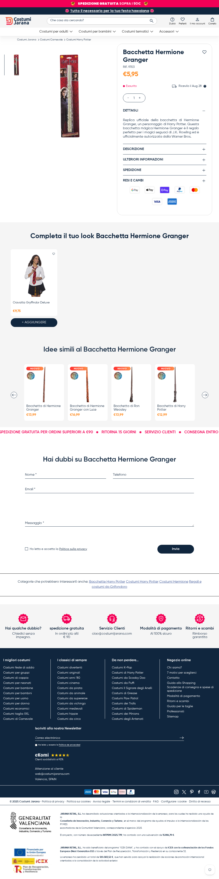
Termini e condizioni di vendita (131, 801)
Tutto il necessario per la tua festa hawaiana (109, 10)
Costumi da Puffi (123, 683)
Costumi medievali (70, 708)
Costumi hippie (67, 713)
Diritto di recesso (200, 801)
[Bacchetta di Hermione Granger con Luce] (87, 384)
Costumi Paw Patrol (125, 698)
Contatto (173, 677)
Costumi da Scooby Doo (128, 677)
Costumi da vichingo (71, 703)
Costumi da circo (69, 718)
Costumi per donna (16, 703)
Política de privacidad (69, 745)
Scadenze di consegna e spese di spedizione (190, 689)
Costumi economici (16, 708)
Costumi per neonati (17, 683)
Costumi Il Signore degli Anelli (132, 688)
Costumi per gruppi (16, 672)
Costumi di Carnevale (18, 718)
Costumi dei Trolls (124, 703)
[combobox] (102, 21)
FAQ (156, 801)
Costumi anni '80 (68, 677)
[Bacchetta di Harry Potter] (175, 384)
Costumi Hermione (173, 582)
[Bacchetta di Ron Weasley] (131, 384)
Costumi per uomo (15, 698)
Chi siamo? (174, 667)
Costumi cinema (68, 683)
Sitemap (173, 716)
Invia (175, 549)
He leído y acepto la (59, 745)
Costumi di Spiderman (127, 708)
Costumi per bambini (17, 693)
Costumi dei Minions (125, 713)
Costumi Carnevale (51, 40)
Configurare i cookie (174, 801)
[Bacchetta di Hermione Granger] (44, 384)
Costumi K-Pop (122, 667)
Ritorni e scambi (178, 701)
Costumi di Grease (124, 693)
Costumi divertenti (69, 667)
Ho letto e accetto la (58, 549)
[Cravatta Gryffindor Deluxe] (34, 275)
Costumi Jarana (26, 40)
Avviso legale (101, 801)
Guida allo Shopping (181, 683)
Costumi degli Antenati (127, 718)
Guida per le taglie (180, 706)
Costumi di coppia (15, 677)
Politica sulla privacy (73, 549)
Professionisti (175, 711)
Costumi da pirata (69, 688)
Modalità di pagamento (183, 696)
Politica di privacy (53, 801)
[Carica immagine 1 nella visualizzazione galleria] (16, 65)
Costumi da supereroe (72, 698)
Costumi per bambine (18, 688)
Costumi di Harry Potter (127, 672)
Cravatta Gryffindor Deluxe (31, 302)
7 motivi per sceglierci (182, 672)
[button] (212, 21)
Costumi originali (68, 672)
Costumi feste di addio (18, 667)
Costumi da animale (71, 693)
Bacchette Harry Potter (107, 582)
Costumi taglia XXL (16, 713)
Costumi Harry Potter (78, 40)
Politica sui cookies (79, 801)
